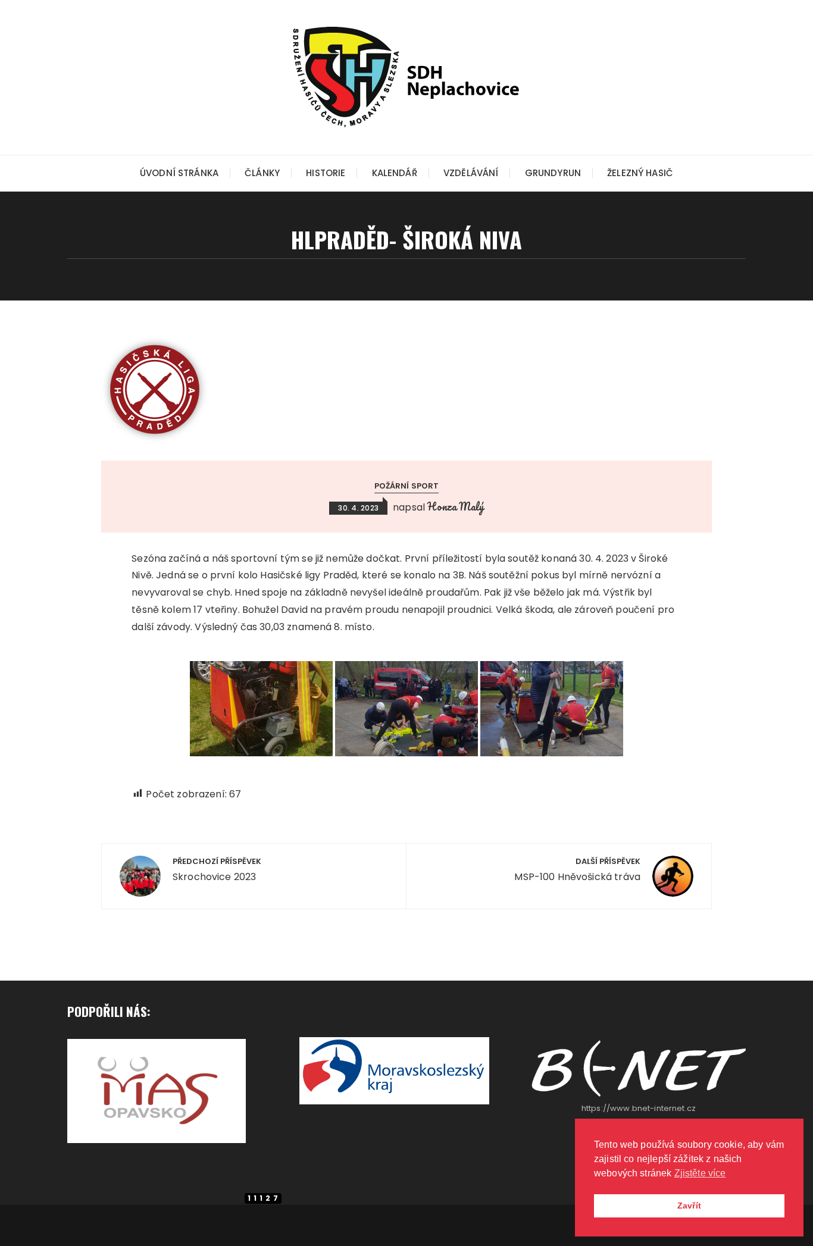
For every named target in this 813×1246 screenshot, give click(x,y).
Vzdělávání (471, 173)
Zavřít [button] (689, 1205)
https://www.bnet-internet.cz (638, 1108)
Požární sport (406, 485)
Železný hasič (640, 173)
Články (262, 173)
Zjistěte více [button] (700, 1173)
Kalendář (394, 173)
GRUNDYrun (553, 173)
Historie (325, 173)
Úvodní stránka (179, 173)
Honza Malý (455, 506)
